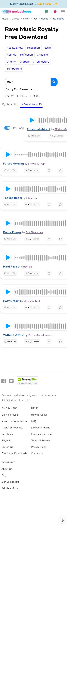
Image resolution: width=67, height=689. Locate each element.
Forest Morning (13, 163)
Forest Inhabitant (38, 129)
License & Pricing (40, 427)
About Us (6, 469)
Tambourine (14, 69)
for (35, 18)
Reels (47, 48)
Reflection (26, 55)
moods (44, 18)
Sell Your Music (9, 488)
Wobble (24, 62)
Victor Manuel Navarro (40, 335)
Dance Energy (12, 232)
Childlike (42, 55)
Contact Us (37, 453)
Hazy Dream (11, 301)
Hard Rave (10, 266)
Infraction (31, 198)
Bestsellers (7, 447)
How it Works (39, 414)
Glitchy (11, 62)
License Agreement (42, 434)
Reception (33, 48)
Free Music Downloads (14, 453)
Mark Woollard (32, 301)
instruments (58, 18)
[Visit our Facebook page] (3, 381)
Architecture (41, 62)
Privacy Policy (38, 447)
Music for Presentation (14, 421)
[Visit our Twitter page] (11, 381)
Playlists (6, 440)
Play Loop (17, 128)
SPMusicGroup (36, 163)
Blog (3, 475)
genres (15, 18)
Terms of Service (40, 440)
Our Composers (10, 482)
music (5, 18)
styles (26, 18)
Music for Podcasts (12, 427)
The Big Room (12, 198)
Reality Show (15, 48)
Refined (11, 55)
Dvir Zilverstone (34, 232)
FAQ (33, 421)
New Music (7, 434)
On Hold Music (9, 414)
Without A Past (13, 335)
